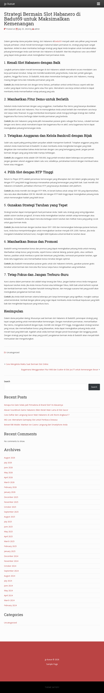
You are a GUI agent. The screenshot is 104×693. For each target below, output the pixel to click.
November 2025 (11, 502)
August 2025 (9, 516)
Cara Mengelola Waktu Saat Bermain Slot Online (27, 364)
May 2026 (8, 472)
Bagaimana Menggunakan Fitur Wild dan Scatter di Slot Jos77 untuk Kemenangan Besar (59, 369)
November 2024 (11, 561)
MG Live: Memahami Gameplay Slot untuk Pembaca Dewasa (30, 419)
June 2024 (8, 585)
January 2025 (9, 551)
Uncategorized (13, 352)
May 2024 (8, 590)
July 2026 (8, 462)
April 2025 (8, 536)
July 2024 (8, 580)
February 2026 (10, 487)
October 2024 (10, 566)
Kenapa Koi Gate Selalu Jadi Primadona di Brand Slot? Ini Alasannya (33, 405)
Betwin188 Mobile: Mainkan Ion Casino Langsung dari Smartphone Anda (35, 424)
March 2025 (9, 541)
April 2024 (8, 595)
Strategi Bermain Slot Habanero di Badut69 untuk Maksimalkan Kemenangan (42, 19)
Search (7, 381)
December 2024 (11, 556)
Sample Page (52, 664)
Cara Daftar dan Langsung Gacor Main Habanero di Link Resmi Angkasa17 (36, 415)
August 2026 (9, 457)
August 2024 (9, 576)
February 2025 (10, 546)
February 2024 (10, 605)
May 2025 (8, 531)
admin (37, 29)
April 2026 (8, 477)
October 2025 (10, 507)
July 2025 (8, 521)
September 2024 (11, 571)
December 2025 (11, 497)
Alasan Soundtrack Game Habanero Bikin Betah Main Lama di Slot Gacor (36, 410)
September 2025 (11, 512)
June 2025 (8, 526)
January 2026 (9, 492)
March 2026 (9, 482)
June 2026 (8, 467)
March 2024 (9, 600)
